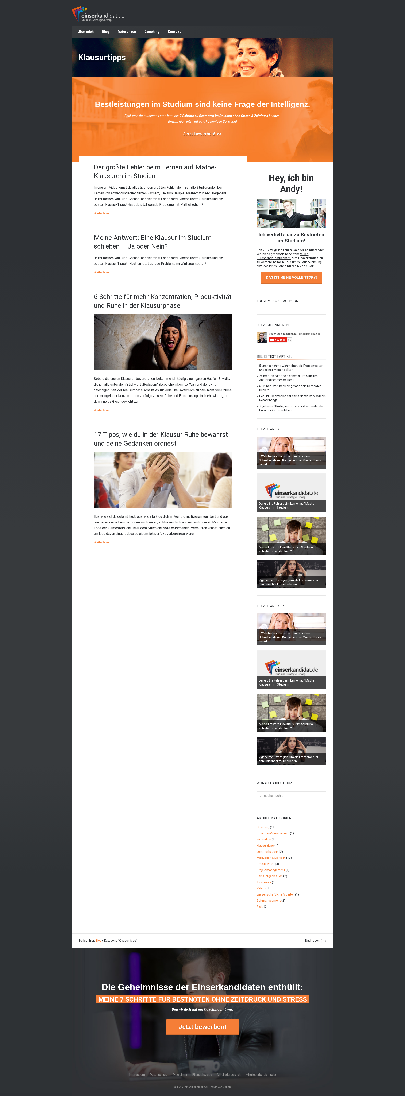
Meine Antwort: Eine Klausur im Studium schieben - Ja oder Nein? (286, 549)
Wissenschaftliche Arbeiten (275, 894)
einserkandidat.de (98, 14)
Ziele (260, 906)
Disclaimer (180, 1075)
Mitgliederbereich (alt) (261, 1075)
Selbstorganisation (270, 876)
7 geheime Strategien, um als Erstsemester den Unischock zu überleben (291, 408)
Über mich (86, 32)
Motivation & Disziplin (271, 857)
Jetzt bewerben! (203, 1026)
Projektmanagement (271, 870)
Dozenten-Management (273, 833)
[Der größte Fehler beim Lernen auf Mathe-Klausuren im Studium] (291, 492)
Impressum (137, 1075)
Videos (261, 888)
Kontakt (174, 32)
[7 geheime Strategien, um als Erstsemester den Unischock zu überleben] (291, 574)
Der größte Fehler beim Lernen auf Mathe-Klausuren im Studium (287, 505)
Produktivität (265, 864)
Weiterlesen (102, 213)
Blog (105, 32)
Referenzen (127, 32)
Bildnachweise (202, 1075)
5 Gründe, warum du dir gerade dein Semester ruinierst (290, 388)
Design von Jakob (220, 1086)
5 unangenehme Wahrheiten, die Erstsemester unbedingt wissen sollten (291, 367)
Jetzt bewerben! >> (202, 134)
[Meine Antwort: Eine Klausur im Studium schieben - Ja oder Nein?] (291, 536)
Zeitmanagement (269, 900)
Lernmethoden (267, 851)
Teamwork (264, 882)
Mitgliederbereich (229, 1075)
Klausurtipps (265, 845)
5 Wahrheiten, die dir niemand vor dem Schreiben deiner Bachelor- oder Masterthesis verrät (290, 460)
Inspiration (264, 839)
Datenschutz (159, 1075)
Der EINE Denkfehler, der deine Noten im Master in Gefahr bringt (292, 398)
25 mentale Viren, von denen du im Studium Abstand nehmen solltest (288, 378)
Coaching (151, 32)
